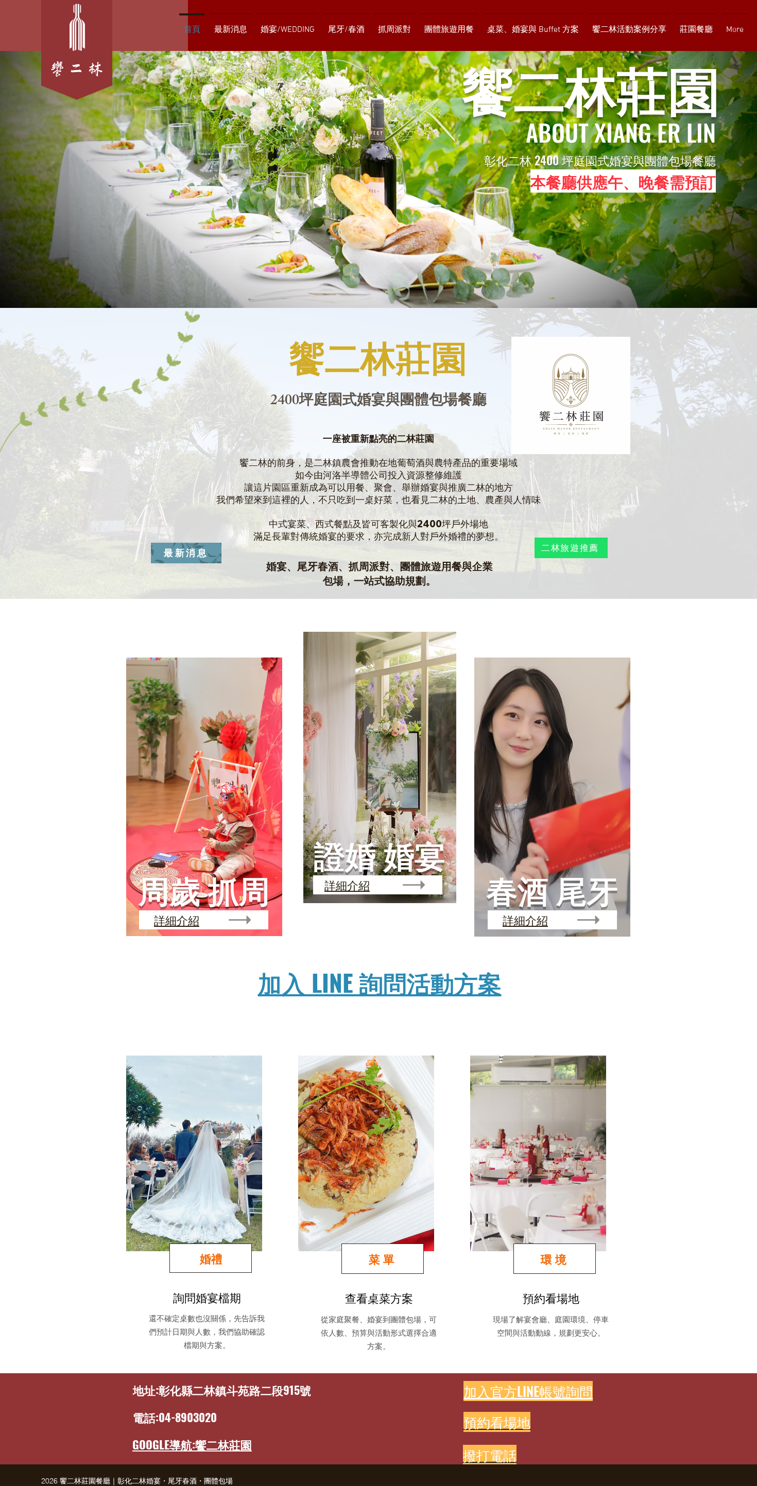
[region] (206, 1210)
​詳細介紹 (176, 919)
